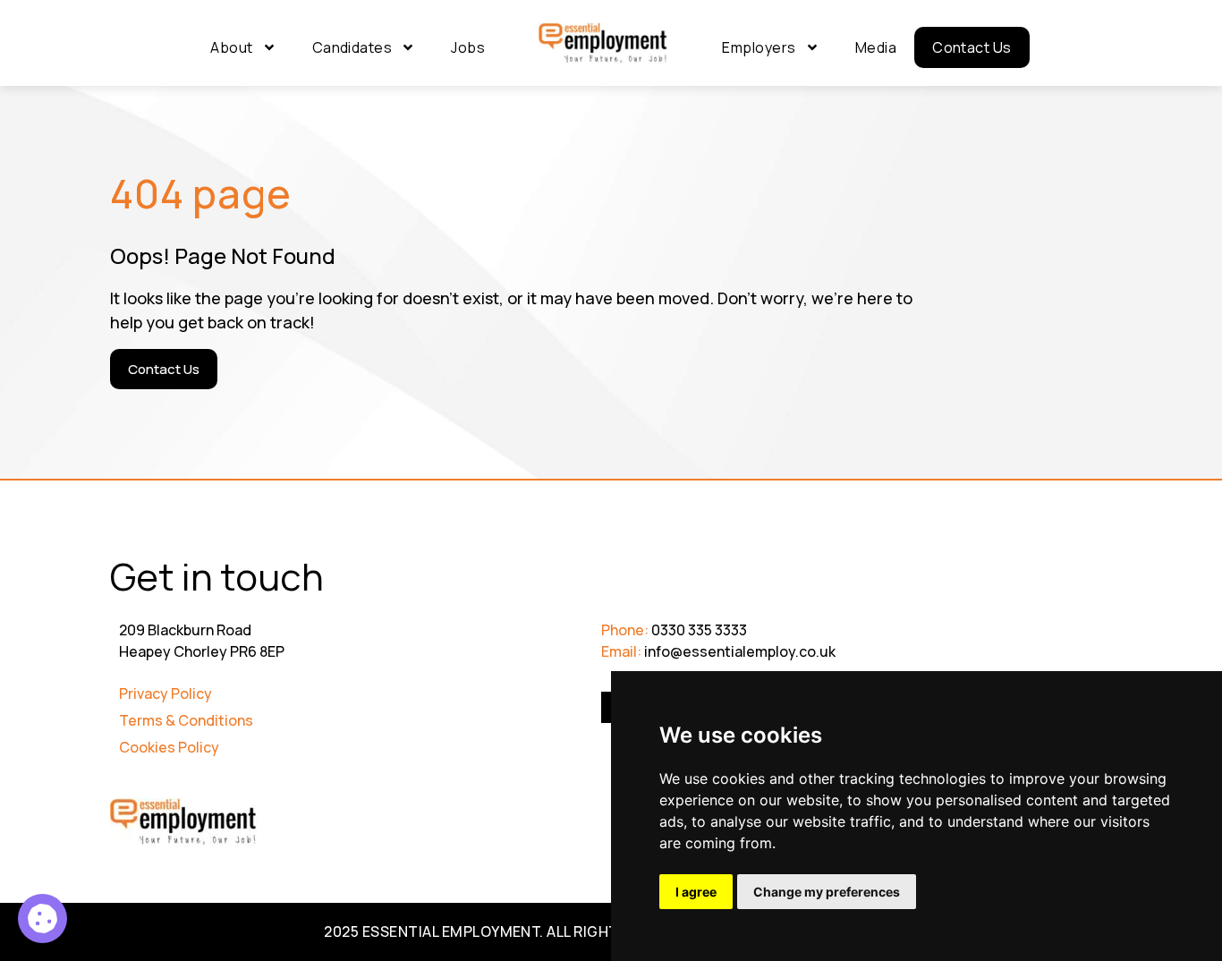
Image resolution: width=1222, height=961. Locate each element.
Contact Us (972, 47)
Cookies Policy (169, 747)
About (231, 47)
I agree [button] (696, 891)
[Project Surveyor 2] (42, 918)
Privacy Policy (165, 693)
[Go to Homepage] (603, 43)
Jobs (468, 47)
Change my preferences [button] (826, 891)
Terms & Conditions (186, 720)
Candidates (352, 47)
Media (875, 47)
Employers (758, 47)
